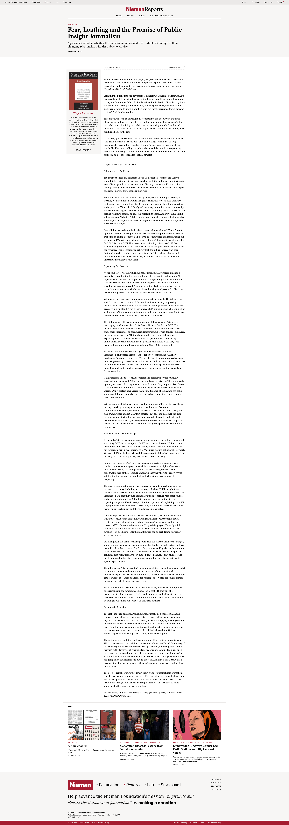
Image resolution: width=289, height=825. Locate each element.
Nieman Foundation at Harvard (16, 2)
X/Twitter (216, 782)
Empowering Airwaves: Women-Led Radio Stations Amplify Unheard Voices (195, 749)
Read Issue (82, 149)
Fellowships (36, 2)
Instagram (216, 786)
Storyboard (67, 2)
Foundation (109, 784)
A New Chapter (77, 746)
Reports (48, 2)
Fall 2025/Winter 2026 (161, 16)
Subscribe (256, 2)
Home (119, 16)
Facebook (216, 789)
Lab (57, 2)
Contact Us (268, 2)
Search (279, 2)
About (142, 16)
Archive (244, 2)
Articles (130, 16)
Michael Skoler (76, 51)
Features (72, 24)
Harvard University (180, 823)
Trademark (193, 823)
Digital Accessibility (214, 823)
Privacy (202, 823)
